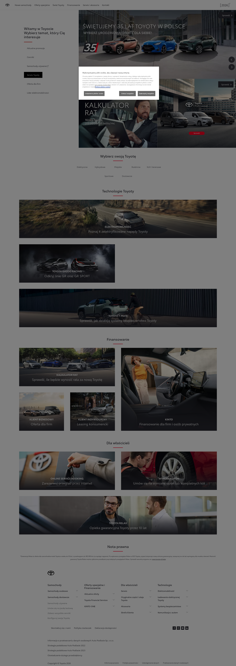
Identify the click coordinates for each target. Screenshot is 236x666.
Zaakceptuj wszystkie (146, 93)
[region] (119, 83)
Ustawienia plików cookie (94, 93)
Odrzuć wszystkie (127, 93)
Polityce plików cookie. (102, 87)
